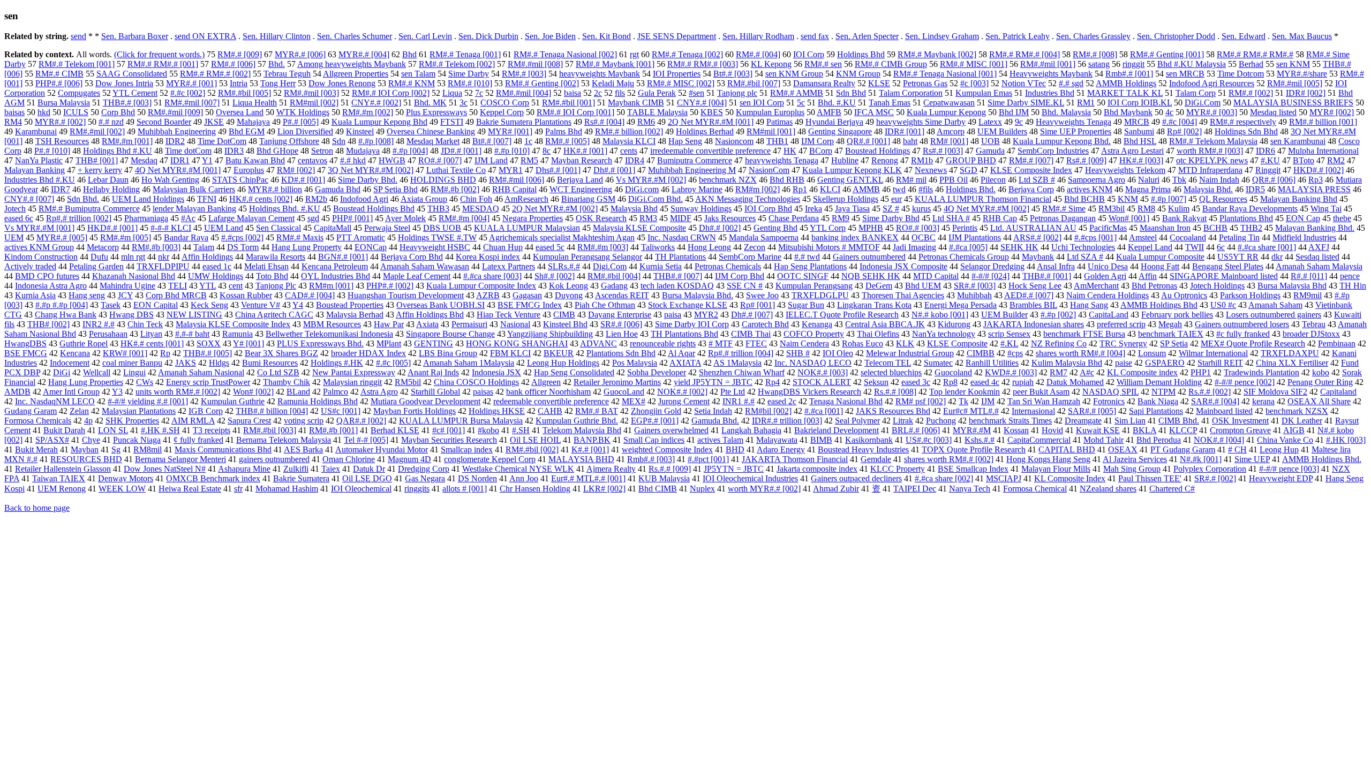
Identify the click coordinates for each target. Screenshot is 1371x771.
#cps (1015, 353)
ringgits (417, 488)
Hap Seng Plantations (810, 266)
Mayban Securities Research (449, 439)
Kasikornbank (869, 439)
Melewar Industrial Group (910, 353)
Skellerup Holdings (845, 198)
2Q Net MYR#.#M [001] (711, 121)
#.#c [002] (187, 92)
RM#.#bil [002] (532, 449)
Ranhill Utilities (992, 362)
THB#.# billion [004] (272, 410)
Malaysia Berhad (354, 314)
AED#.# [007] (1028, 295)
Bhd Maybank (1128, 112)
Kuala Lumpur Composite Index (481, 285)
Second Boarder (164, 121)
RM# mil (911, 179)
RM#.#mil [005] (1294, 83)
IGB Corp (206, 410)
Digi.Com (610, 266)
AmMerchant (1096, 285)
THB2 (1251, 227)
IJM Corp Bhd (739, 276)
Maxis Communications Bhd (223, 449)
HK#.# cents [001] (152, 343)
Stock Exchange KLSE (687, 304)
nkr (163, 256)
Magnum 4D (409, 459)
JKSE (214, 121)
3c (463, 102)
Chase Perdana (794, 218)
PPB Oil (953, 179)
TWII (1194, 247)
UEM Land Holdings (148, 198)
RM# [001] (949, 141)
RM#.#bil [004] (614, 276)
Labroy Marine (697, 189)
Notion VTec (1023, 83)
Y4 (297, 304)
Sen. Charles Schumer (354, 36)
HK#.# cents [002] (260, 198)
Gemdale (876, 459)
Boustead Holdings (877, 150)
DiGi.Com (1203, 102)
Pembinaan (1336, 343)
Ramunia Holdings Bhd (317, 401)
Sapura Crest (249, 420)
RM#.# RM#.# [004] (1024, 54)
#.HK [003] (1346, 439)
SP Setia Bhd (395, 189)
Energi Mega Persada (960, 304)
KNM (1128, 198)
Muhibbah (974, 295)
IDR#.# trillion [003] (787, 420)
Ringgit (1267, 170)
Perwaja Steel (387, 227)
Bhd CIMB (657, 488)
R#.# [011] (1309, 276)
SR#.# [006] (621, 324)
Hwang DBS (131, 314)
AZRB (488, 295)
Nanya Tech (969, 488)
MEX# (633, 401)
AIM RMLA (193, 420)
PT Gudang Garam (1182, 449)
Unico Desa (1108, 266)
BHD (735, 449)
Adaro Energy (781, 449)
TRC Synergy (1123, 343)
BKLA (1144, 430)
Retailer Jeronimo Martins (617, 382)
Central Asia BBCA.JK (885, 324)
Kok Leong (568, 285)
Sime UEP (1252, 459)
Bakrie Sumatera (301, 478)
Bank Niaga (1158, 401)
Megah (1170, 324)
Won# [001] (1129, 218)
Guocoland (953, 372)
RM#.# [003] (524, 73)
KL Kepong (771, 64)
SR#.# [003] (975, 285)
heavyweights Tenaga (781, 160)
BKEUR (559, 353)
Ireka (813, 208)
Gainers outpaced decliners (856, 478)
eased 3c (915, 382)
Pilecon (993, 179)
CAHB (550, 410)
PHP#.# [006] (58, 83)
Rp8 (950, 382)
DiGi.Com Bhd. (655, 198)
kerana (1263, 401)
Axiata (427, 324)
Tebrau (1313, 324)
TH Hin (1352, 285)
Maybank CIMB (636, 102)
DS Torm (243, 247)
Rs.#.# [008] (895, 391)
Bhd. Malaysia (1066, 112)
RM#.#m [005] (125, 237)
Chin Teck (145, 324)
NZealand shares (1108, 488)
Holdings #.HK (337, 362)
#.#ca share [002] (944, 478)
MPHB (870, 227)
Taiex (330, 468)
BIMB (821, 439)
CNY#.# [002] (376, 102)
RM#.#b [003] (156, 247)
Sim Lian (1130, 420)
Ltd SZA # (1085, 256)
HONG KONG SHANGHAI (517, 343)
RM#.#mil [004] (523, 92)
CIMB (564, 314)
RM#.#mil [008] (535, 64)
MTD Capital (936, 276)
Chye (91, 439)
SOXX (209, 343)
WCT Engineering (580, 189)
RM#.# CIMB (59, 73)
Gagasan (527, 295)
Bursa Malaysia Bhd (1292, 285)
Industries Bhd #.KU (39, 179)
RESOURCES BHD (86, 459)
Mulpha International (1323, 150)
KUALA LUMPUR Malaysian (527, 227)
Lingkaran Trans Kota (874, 304)
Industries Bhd (1049, 92)
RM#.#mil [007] (192, 102)
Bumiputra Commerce (694, 160)
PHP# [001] (352, 218)
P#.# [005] (301, 121)
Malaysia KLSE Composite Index (233, 324)
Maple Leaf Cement (416, 276)
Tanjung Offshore (289, 141)
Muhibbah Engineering (177, 131)
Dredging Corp (423, 468)
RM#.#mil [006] (516, 179)
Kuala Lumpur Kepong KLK (852, 170)
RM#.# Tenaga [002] (687, 54)
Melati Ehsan (266, 266)
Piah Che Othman (605, 304)
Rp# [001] (757, 304)
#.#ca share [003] (492, 276)
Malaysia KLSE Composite (639, 227)
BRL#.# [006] (916, 430)
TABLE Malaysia (657, 112)
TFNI (206, 198)
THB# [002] (48, 324)
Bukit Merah (36, 449)
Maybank (1038, 256)
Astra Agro (379, 391)
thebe (1342, 218)
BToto (1303, 160)
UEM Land (223, 227)
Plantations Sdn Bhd (621, 353)
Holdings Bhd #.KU (117, 150)
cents (628, 150)
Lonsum (1152, 353)
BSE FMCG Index (530, 304)
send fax (815, 36)
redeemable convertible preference (551, 401)
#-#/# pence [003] (1289, 468)
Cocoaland (1188, 237)
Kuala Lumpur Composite (1160, 256)
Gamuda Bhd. (715, 420)
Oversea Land (239, 112)
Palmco (335, 391)
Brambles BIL (1033, 304)
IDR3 (234, 150)
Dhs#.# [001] (558, 170)
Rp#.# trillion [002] (78, 218)
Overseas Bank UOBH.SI (440, 304)
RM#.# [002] (1251, 92)
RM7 (1058, 372)
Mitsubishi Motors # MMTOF (829, 247)
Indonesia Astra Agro (51, 285)
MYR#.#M (972, 430)
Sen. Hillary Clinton (277, 36)
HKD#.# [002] (1318, 170)
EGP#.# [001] (655, 420)
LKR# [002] (604, 488)
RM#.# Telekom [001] (77, 64)
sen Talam (418, 73)
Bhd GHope (277, 150)
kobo (1320, 372)
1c (528, 141)
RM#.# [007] (1031, 160)
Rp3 (1315, 179)
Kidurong (954, 324)
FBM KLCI (510, 353)
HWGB (392, 160)
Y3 (117, 391)
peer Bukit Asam (1041, 391)
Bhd (409, 54)
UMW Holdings (215, 276)
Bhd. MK (430, 102)
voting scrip (303, 420)
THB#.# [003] (127, 102)
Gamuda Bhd (337, 189)
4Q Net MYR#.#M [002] (986, 208)
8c (547, 150)
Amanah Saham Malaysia (1319, 266)
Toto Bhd (272, 276)
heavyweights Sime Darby (921, 121)
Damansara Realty (824, 83)
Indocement (69, 362)
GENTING (433, 343)
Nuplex (702, 488)
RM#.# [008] (1095, 54)
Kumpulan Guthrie (233, 401)
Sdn (338, 141)
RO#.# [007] (440, 160)
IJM (988, 401)
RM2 (1336, 160)
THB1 (777, 141)
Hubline (844, 160)
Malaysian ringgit (352, 382)
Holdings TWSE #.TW (437, 237)
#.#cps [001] (1095, 237)
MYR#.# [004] (363, 54)
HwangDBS (25, 343)
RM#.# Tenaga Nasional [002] (565, 54)
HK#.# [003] (1141, 160)
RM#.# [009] (239, 54)
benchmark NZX (728, 179)
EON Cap (1303, 218)
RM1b (922, 160)
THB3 (438, 208)
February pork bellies (1177, 314)
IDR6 (1265, 150)
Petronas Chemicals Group (963, 256)
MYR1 (511, 170)
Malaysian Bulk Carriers (194, 189)
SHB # (798, 353)
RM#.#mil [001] (1047, 64)
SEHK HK (1019, 247)
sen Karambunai (1297, 141)
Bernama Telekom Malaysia (283, 439)
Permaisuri (469, 324)
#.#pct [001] (708, 459)
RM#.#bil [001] (568, 102)
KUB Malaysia (664, 478)
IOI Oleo (838, 353)
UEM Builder (1004, 314)
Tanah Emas (889, 102)
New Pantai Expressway (353, 372)
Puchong (941, 420)
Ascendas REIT (622, 295)
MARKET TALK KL (1125, 92)
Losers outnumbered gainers (1273, 314)
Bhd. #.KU (837, 102)
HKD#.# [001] (112, 227)
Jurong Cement (684, 401)
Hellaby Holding (111, 189)
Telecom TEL (887, 362)
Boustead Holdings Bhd (374, 208)
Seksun (876, 382)
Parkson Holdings (1250, 295)
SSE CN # (745, 285)
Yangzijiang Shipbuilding (550, 333)
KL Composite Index (1069, 478)
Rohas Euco (862, 343)
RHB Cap (1000, 218)
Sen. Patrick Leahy (1017, 36)
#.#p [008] (376, 141)
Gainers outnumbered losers (1242, 324)
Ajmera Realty (611, 468)
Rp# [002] (1184, 131)
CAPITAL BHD (1066, 449)
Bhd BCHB (1084, 198)
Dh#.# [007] (752, 314)
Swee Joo (762, 295)
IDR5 (1255, 189)
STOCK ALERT (822, 382)
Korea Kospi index (488, 256)
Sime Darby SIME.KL (1026, 102)
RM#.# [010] (470, 83)
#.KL (1009, 343)
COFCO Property (814, 333)
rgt (634, 54)
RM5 (529, 160)
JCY (125, 295)
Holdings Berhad (705, 131)
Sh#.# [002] (554, 276)
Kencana (75, 353)
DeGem (878, 285)
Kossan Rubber (246, 295)
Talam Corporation (911, 92)
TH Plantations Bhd (684, 333)
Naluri (1148, 179)
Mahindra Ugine (127, 285)
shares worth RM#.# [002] (948, 459)
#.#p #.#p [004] (61, 304)
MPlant (388, 343)
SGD (968, 170)
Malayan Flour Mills (1055, 468)
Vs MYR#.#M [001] (39, 227)
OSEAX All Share (1319, 401)
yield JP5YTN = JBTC (713, 382)
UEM (14, 237)
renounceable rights (663, 343)
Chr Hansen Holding (535, 488)
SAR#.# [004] (1215, 401)
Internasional (1033, 410)
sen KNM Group (794, 73)
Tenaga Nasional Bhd (846, 401)
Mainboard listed (1224, 410)
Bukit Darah (64, 430)
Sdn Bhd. (83, 198)
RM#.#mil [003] (311, 92)
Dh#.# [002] (720, 227)
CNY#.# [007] (29, 198)
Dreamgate (1083, 420)
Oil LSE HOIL (535, 439)
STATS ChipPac (240, 179)
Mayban (85, 449)
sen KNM (1293, 64)
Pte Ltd (732, 391)
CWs (144, 382)
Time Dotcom (1240, 73)
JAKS (185, 362)
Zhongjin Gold (656, 410)
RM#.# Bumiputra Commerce (89, 208)
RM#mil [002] (314, 102)
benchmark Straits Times (1010, 420)
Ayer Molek (405, 218)
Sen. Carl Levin (425, 36)
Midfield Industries (1304, 237)
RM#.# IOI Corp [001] (575, 112)
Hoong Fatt (1160, 266)
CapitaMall (332, 227)
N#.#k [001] (1201, 459)
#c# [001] (448, 430)
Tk (963, 401)
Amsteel (1143, 237)
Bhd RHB (787, 179)
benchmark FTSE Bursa (1084, 333)
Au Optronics (1184, 295)
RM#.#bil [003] (269, 430)
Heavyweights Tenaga (1073, 121)
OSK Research (601, 218)
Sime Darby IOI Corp (692, 324)
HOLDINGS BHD (443, 179)
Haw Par (389, 324)
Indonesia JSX (496, 372)
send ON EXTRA (205, 36)
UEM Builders (1002, 131)
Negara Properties (532, 218)
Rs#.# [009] (1086, 160)
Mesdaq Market (432, 141)
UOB (990, 141)
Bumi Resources (270, 362)
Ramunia (237, 333)
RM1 (1086, 102)
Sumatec (938, 362)
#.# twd (807, 256)
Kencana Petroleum (335, 266)
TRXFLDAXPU (1290, 353)
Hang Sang (1089, 304)
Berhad (1251, 64)
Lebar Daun (108, 179)
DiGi (61, 372)
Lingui (134, 372)
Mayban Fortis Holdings (414, 410)
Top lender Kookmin (964, 391)
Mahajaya (253, 121)
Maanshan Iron (1165, 227)
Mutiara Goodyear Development (425, 401)
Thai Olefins (878, 333)
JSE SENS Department (676, 36)
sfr (238, 488)
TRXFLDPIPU (163, 266)
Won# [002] (253, 391)
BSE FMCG (25, 353)
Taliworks (658, 247)
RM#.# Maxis (299, 237)
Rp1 (800, 189)
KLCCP (1183, 430)
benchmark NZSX (1296, 410)
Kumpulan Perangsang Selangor (587, 256)
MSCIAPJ (1003, 478)
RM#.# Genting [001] (1167, 54)
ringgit (1133, 64)
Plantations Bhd (1246, 218)
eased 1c (216, 266)
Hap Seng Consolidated (574, 372)
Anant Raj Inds (433, 372)
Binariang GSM (588, 198)
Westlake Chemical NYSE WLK (518, 468)
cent (236, 285)
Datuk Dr (369, 468)
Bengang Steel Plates (1227, 266)
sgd (313, 218)
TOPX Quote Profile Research (974, 449)
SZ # (891, 208)
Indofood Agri (364, 198)
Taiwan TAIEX (58, 478)
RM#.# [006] (233, 64)
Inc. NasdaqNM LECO (55, 401)
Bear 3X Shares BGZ (281, 353)
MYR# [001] (510, 131)
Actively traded (30, 266)
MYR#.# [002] (60, 121)
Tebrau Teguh (287, 73)
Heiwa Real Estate (190, 488)
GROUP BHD (971, 160)
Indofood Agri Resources (1211, 83)
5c (801, 102)
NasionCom (769, 170)
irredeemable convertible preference (710, 150)
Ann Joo (523, 478)
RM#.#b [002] (455, 189)
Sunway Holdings (701, 208)
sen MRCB (1185, 73)
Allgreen (546, 382)
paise (1123, 362)
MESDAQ (480, 208)
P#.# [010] (52, 150)
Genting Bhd (775, 227)
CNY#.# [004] (702, 102)
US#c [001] (340, 410)
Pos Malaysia (634, 362)
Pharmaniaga (146, 218)
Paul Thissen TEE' (1149, 478)
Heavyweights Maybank (1051, 73)
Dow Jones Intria (124, 83)
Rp (165, 353)
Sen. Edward (1243, 36)
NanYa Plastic (39, 160)
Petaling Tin (1239, 237)
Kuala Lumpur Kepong (946, 112)
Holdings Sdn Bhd (1246, 131)
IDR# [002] (1305, 92)
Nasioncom (734, 141)
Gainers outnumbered (869, 256)
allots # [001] (464, 488)
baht (910, 141)
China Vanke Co (1285, 439)
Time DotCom (222, 141)
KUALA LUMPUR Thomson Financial (983, 198)
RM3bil (1111, 208)
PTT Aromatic (360, 237)
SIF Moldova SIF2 (1275, 391)
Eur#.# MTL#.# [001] (588, 478)
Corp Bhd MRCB (176, 295)
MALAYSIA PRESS (1314, 189)
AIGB (1294, 430)
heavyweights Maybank (599, 73)
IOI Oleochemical (361, 488)
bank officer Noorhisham (548, 391)
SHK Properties (132, 420)
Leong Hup (1279, 449)
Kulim (1178, 208)
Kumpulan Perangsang (814, 285)
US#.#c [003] (929, 439)
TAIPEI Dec (914, 488)
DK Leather (1302, 420)
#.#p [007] (1168, 198)
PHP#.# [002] (389, 285)
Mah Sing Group (1132, 468)
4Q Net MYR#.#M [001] (178, 170)
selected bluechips (891, 372)
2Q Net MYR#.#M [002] (555, 208)
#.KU (1270, 160)
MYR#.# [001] (191, 83)
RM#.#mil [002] (97, 131)
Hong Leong (709, 247)
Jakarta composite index (817, 468)
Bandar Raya (186, 237)
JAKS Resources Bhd (893, 410)
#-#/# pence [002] (1245, 382)
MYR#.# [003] (1211, 112)
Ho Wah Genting (170, 179)
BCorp (820, 150)
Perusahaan (108, 333)
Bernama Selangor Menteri (180, 459)
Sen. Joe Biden (550, 36)
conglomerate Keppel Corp (490, 459)
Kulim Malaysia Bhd (1066, 362)
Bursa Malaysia (63, 102)
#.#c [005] (393, 362)
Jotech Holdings (1217, 285)
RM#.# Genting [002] (542, 83)
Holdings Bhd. (971, 189)
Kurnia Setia (660, 266)
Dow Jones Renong (341, 83)
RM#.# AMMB (796, 92)
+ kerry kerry (100, 170)
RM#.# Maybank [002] (937, 54)
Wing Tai (1326, 208)
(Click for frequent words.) (159, 54)
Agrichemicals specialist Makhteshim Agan (562, 237)
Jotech (15, 208)
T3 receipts (211, 430)
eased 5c (550, 247)
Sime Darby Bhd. (367, 179)
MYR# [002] (1331, 112)
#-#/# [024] (990, 276)
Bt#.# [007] (491, 141)
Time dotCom (188, 150)
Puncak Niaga (137, 439)
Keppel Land (1150, 247)
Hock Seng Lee (1034, 285)
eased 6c (18, 218)
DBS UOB (442, 227)
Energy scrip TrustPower (208, 382)
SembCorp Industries (1053, 150)
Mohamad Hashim (286, 488)
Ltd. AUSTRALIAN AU (1033, 227)
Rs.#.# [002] (1209, 391)
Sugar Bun (806, 304)
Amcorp (951, 131)
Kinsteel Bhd (565, 324)
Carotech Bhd (765, 324)
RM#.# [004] (758, 54)
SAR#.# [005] (1092, 410)
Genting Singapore (840, 131)
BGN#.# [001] (343, 256)
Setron (322, 150)
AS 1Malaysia (737, 362)
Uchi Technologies (1083, 247)
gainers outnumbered (274, 459)
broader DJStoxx (1311, 333)
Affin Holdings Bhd (430, 314)
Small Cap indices (653, 439)
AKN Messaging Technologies (747, 198)
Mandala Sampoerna (764, 237)
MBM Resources (332, 324)
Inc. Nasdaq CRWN (681, 237)
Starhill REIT (1220, 362)
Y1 (207, 160)
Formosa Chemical (1035, 488)
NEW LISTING (194, 314)
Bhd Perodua (1158, 439)
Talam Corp (1196, 92)
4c (1169, 112)
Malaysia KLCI (629, 141)
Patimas (779, 121)
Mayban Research (581, 160)
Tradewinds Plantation (1261, 372)
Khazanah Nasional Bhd (133, 276)
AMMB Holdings (1126, 83)
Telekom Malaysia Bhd (582, 430)
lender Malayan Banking (194, 208)
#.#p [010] (512, 150)
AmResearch (526, 198)
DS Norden (477, 478)
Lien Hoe (622, 333)
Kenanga (817, 324)
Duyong (569, 295)
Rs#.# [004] (604, 121)
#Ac (188, 218)
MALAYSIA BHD (581, 459)
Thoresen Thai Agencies (903, 295)
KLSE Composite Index (1031, 170)
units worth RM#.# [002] (177, 391)
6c (1221, 247)
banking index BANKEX (855, 237)
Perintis (964, 227)
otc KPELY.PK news (1212, 160)
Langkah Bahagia (751, 430)
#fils (925, 189)
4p (88, 420)
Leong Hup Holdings (563, 362)
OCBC (924, 237)
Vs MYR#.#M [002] (651, 179)
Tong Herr (278, 83)
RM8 (1146, 208)
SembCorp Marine (750, 256)
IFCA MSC (874, 112)
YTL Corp (828, 227)
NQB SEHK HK (870, 276)
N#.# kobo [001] (940, 314)
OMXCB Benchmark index (213, 478)
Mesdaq (144, 160)
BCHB (1215, 227)
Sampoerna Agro (1096, 179)
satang (1099, 64)
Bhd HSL (1140, 141)
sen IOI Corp (762, 102)
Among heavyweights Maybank (351, 64)
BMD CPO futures (47, 276)
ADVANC (598, 343)
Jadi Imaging (914, 247)
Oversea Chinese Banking (431, 131)
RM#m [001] (331, 285)
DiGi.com (642, 189)
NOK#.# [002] (682, 391)
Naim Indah (1219, 179)
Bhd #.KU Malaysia (1191, 64)
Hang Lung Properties (85, 382)
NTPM (1163, 391)
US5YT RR (1238, 256)
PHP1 (1201, 372)
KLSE (879, 83)
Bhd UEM (923, 285)
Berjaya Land (580, 179)
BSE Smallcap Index (973, 468)
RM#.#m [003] (602, 247)
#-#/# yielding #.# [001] (148, 401)
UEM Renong (61, 488)
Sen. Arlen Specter (867, 36)
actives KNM (1089, 189)
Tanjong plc (737, 92)
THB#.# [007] (677, 276)
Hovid (1052, 430)
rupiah (1023, 382)
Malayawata (776, 439)
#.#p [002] (1058, 314)
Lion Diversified (305, 131)
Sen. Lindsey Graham (942, 36)
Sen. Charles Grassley (1093, 36)
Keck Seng (209, 304)
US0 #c (1223, 304)
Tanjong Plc (275, 285)
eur (896, 198)
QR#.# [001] (868, 141)
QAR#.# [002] (361, 420)
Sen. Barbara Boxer (134, 36)
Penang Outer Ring (1320, 382)
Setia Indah (713, 410)
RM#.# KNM (411, 83)
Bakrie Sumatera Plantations (523, 121)
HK (790, 150)
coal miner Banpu (132, 362)
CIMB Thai (751, 333)
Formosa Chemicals (37, 420)
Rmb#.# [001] (1129, 73)
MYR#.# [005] (61, 237)
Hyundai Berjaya (834, 121)
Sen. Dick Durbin (488, 36)
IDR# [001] (904, 131)
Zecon (754, 247)
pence (1350, 276)
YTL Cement (134, 92)
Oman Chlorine (348, 459)
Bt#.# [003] (732, 73)
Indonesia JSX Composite (903, 266)
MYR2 (706, 314)
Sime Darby (468, 73)
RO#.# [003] (917, 227)
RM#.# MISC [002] (680, 83)
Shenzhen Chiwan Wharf (742, 372)
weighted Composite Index (667, 449)
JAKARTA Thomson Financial (795, 459)
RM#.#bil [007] (753, 83)
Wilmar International (1213, 353)
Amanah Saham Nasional (201, 372)
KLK (905, 343)
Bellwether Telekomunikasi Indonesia (329, 333)
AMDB (17, 391)
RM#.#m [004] (464, 218)
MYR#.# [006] (300, 54)
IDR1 (180, 160)
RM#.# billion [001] (1323, 121)
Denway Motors (125, 478)
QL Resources (1223, 198)
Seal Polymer (857, 420)
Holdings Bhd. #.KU (284, 208)
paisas (483, 391)
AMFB (829, 112)
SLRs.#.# (564, 266)
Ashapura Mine (244, 468)
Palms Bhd (563, 131)
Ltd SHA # (951, 218)
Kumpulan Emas (983, 92)
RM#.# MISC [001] (973, 64)
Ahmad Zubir (836, 488)
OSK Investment (1240, 420)
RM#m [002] (757, 189)
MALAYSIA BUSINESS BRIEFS (1293, 102)
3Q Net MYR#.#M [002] (370, 170)
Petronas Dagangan (1063, 218)
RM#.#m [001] (127, 141)
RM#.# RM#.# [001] (162, 64)
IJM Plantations (974, 237)
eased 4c (984, 382)
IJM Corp (817, 141)
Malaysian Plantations (139, 410)
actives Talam (720, 439)
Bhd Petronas (1154, 285)
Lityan (151, 333)
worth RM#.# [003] (1210, 150)
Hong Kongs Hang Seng (1048, 459)
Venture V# (260, 304)
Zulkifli (295, 468)
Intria (238, 83)
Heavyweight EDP (1281, 478)
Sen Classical (278, 227)
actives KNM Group (39, 247)
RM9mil (1307, 295)
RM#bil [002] (768, 410)
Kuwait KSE (1098, 430)
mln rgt (133, 256)
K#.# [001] (590, 449)
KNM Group (858, 73)
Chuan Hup (503, 247)
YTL (207, 285)
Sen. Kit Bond (606, 36)
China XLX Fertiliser (1292, 362)
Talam (203, 247)
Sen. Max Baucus (1302, 36)
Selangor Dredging (992, 266)
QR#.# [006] (1273, 179)
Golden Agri (1105, 276)
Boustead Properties (349, 304)
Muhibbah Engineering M (692, 170)
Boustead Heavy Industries (863, 449)
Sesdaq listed (1317, 256)
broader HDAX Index (368, 353)
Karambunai (36, 131)
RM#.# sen (823, 64)
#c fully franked (1243, 333)
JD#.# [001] (461, 150)
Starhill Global (435, 391)
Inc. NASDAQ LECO (813, 362)
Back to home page (37, 507)
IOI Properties (676, 73)
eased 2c (781, 401)
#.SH (521, 430)
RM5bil (408, 382)
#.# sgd (1071, 83)
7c (479, 92)
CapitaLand (1108, 314)
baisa (572, 92)
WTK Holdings (302, 112)
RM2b (316, 198)
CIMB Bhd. (1178, 420)
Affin (1148, 276)
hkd (43, 112)
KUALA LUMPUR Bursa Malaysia (461, 420)
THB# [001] (97, 160)
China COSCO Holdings (476, 382)
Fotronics (1109, 401)
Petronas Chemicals (728, 266)
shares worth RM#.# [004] (1080, 353)
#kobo (488, 430)
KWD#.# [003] (1011, 372)
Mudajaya (363, 150)
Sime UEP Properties (1075, 131)
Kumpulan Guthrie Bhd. (577, 420)
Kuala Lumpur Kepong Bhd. (1062, 141)
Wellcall (96, 372)
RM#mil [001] (771, 131)
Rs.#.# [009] (670, 468)
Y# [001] (248, 343)
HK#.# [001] (585, 150)
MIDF (680, 218)
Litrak (903, 420)
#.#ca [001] (823, 410)
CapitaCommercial (1039, 439)
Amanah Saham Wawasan (424, 266)
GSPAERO (1165, 362)
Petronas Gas (925, 83)
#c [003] (974, 83)
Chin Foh (476, 198)
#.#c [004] (1179, 121)
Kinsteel (360, 131)
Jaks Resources (730, 218)
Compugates (79, 92)
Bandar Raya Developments (1250, 208)
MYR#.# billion (275, 189)
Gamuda (990, 150)
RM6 (646, 121)
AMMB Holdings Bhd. (1321, 459)
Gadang (614, 285)
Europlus (248, 170)
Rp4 (772, 382)
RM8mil (147, 449)
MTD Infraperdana (1210, 170)
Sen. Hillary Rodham (758, 36)
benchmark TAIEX (1170, 333)
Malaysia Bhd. (1208, 189)
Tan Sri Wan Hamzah (1043, 401)
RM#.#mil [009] (175, 112)
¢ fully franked (198, 439)
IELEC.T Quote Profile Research (842, 314)
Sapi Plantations (1156, 410)
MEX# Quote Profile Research (1253, 343)
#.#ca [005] (968, 247)
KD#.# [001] (303, 179)
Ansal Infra (1056, 266)
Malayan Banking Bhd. (1314, 227)
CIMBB (981, 353)
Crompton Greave (1240, 430)
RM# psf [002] (920, 401)
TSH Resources (62, 141)
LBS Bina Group (448, 353)
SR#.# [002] (1215, 478)
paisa (672, 314)
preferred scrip (1121, 324)
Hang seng (87, 295)
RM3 (648, 218)
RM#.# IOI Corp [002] (391, 92)
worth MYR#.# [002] (764, 488)
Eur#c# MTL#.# (971, 410)
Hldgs (219, 362)
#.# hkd (353, 160)
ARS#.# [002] (1037, 237)
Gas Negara (425, 478)
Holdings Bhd (861, 54)
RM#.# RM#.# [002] (215, 73)
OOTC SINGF (802, 276)
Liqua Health (254, 102)
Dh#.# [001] (614, 170)
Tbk (1179, 179)
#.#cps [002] (242, 237)
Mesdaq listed (1273, 112)
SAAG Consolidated (131, 73)
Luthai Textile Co (456, 170)
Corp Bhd (118, 112)
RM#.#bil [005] (244, 92)
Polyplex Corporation (1209, 468)
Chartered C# (1172, 488)
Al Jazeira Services (1135, 459)
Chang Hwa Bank (65, 314)
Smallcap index (467, 449)
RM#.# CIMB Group (891, 64)
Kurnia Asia (35, 295)
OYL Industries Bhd (335, 276)
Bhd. (276, 64)
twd (899, 189)
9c (1019, 121)
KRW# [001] (125, 353)
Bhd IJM (1014, 112)
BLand (298, 391)
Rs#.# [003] (943, 150)
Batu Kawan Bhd (255, 160)
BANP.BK (592, 439)
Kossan (1016, 430)
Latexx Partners (508, 266)
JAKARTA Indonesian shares (1033, 324)
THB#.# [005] (207, 353)
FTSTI (451, 121)
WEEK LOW (122, 488)
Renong (884, 160)
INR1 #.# (738, 401)
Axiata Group (424, 198)
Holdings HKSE (497, 410)
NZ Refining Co (1059, 343)
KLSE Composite (957, 343)
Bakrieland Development (836, 430)
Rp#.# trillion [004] (740, 353)
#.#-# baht (192, 333)
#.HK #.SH (160, 430)
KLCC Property (897, 468)
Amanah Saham (1275, 304)
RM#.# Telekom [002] (457, 64)
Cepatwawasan (949, 102)
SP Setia (1174, 343)
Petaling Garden (96, 266)
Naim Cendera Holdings (1107, 295)
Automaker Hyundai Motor (381, 449)
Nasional (515, 324)
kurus (921, 208)
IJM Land (491, 160)
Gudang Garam (30, 410)
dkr (1277, 256)
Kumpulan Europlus (770, 112)
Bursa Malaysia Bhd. (697, 295)
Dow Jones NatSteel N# (165, 468)
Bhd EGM (247, 131)
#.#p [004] (410, 150)
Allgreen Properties (355, 73)
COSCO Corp (504, 102)
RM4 (13, 121)
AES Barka (303, 449)
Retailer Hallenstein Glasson (63, 468)
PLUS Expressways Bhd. (320, 343)
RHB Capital (514, 189)
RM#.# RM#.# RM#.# (1255, 54)
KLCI (830, 189)
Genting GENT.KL (850, 179)
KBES (711, 112)
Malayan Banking (34, 170)
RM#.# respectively (1243, 121)
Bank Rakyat (1184, 218)
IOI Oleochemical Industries (750, 478)
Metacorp (103, 247)
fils (620, 92)
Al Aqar (681, 353)
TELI (177, 285)
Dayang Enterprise (619, 314)
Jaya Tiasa (852, 208)
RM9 (840, 218)
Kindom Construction (41, 256)
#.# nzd (111, 121)
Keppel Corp (502, 112)
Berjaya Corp (1031, 189)
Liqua (452, 92)
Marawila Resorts (275, 256)
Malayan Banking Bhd (1298, 198)
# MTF (721, 343)
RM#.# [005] (567, 141)
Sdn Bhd (851, 92)
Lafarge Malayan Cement (251, 218)
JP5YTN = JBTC (734, 468)
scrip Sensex (1009, 333)
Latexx (990, 121)
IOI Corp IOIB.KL (1140, 102)
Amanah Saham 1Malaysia (468, 362)
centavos (312, 160)
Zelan (79, 410)
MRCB (1136, 121)
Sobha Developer (656, 372)
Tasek (110, 304)
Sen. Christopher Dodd (1176, 36)
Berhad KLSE (395, 430)
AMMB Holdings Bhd (1158, 304)
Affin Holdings (207, 256)
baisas (14, 112)
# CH (1237, 449)
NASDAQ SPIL (1110, 391)
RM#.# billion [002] (629, 131)
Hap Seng (685, 141)
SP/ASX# (52, 439)
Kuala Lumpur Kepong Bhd (379, 121)
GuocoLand (624, 391)
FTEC (756, 343)
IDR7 (60, 189)
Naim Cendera (804, 343)
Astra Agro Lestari (1132, 150)
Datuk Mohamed (1075, 382)
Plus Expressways (436, 112)
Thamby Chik (286, 382)
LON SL (113, 430)
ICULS (75, 112)
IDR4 (634, 160)
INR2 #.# (98, 324)
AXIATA (685, 362)
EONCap (371, 247)
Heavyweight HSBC (435, 247)
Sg (115, 449)
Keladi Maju (613, 83)
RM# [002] (296, 170)
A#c (1087, 372)
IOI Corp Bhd (768, 208)
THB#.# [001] (1046, 276)
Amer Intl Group (71, 391)
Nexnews (931, 170)
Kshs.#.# (980, 439)
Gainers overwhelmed (671, 430)
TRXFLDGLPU (820, 295)
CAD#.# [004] (310, 295)
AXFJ (1318, 247)
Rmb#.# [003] (651, 459)
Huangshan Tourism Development (406, 295)
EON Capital (155, 304)
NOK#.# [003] (822, 372)
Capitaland (1338, 391)
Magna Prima (1148, 189)
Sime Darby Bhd (891, 218)
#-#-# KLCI (170, 227)
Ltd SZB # (1037, 179)
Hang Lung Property (307, 247)
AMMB (866, 189)
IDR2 (175, 141)
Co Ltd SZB (278, 372)
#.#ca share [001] (1267, 247)
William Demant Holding (1159, 382)
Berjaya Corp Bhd (412, 256)
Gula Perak (657, 92)
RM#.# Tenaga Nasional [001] (945, 73)
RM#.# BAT (596, 410)
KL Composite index (1142, 372)
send (78, 36)
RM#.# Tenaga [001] (465, 54)
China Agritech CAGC (274, 314)
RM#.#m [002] (367, 112)
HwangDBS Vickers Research (809, 391)
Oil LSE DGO (367, 478)
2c (598, 92)
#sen (696, 92)
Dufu (99, 256)
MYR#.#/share (1302, 73)
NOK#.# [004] (1219, 439)
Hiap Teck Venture (508, 314)
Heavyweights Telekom (1125, 170)
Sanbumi (1139, 131)
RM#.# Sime (1064, 208)
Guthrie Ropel (83, 343)
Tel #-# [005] (366, 439)
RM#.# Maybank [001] (615, 64)
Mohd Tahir (1103, 439)
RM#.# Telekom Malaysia (1213, 141)
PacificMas (1108, 227)
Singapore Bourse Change (450, 333)
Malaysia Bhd (634, 208)
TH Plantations (680, 256)
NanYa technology (943, 333)
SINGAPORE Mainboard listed (1224, 276)
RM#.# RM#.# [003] (702, 64)
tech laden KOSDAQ (677, 285)
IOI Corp (808, 54)
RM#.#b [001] (333, 430)
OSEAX (1123, 449)
